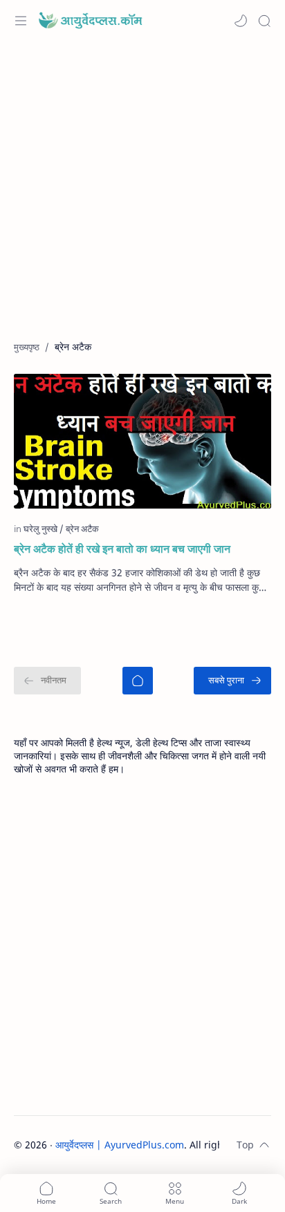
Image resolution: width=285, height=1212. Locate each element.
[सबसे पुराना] (232, 680)
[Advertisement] (142, 197)
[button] (240, 20)
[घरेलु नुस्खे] (44, 528)
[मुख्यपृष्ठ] (137, 680)
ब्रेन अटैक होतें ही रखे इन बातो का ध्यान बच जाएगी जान (122, 548)
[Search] (264, 20)
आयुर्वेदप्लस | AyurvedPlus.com (119, 1144)
